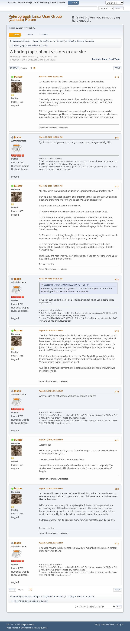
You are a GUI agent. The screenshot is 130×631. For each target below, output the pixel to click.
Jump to (79, 606)
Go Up (12, 589)
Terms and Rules (107, 624)
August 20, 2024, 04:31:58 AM (51, 391)
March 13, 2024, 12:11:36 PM (50, 186)
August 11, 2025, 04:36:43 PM (51, 439)
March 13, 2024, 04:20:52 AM (50, 137)
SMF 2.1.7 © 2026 (13, 625)
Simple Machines (27, 625)
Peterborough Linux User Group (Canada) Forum (35, 18)
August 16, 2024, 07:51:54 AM (51, 330)
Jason (17, 137)
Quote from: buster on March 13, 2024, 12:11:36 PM (66, 285)
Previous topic (99, 59)
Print (117, 68)
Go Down (14, 68)
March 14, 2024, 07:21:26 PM (50, 279)
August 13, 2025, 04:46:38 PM (51, 488)
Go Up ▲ (120, 624)
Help (97, 624)
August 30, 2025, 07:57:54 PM (51, 543)
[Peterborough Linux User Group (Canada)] (12, 172)
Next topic (114, 59)
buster (18, 76)
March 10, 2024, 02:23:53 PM (50, 76)
